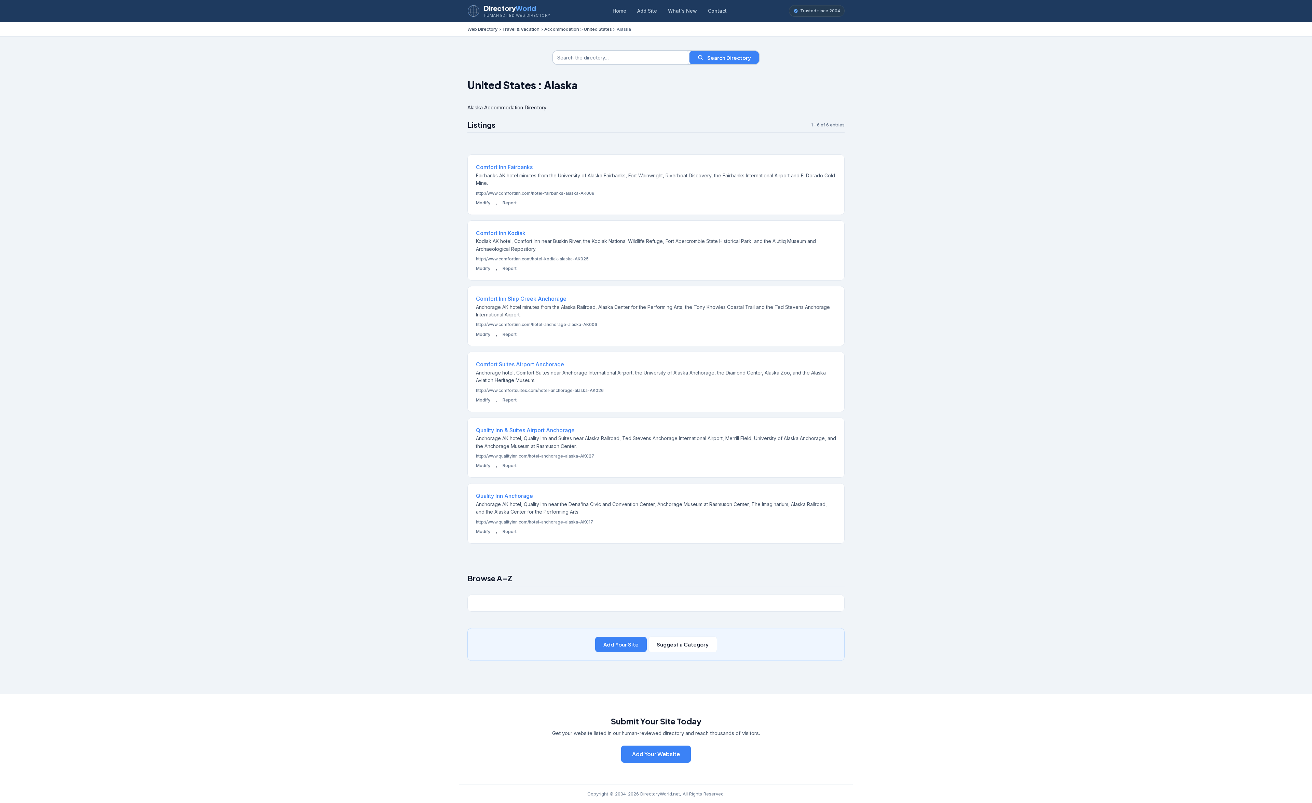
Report (510, 202)
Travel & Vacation (520, 29)
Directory (510, 8)
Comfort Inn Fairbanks (504, 167)
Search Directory (729, 57)
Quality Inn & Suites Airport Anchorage (525, 430)
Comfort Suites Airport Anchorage (520, 364)
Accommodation (561, 29)
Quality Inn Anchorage (504, 495)
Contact (717, 11)
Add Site (647, 11)
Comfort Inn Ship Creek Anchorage (521, 298)
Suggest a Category (683, 644)
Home (619, 11)
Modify (483, 202)
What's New (682, 11)
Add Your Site (621, 644)
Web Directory (482, 29)
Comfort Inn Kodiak (500, 233)
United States (598, 29)
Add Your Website (656, 754)
